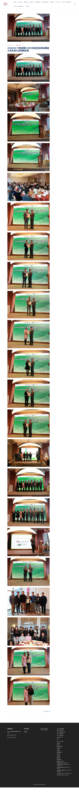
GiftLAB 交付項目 (60, 730)
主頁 (57, 739)
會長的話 (20, 2)
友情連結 (58, 743)
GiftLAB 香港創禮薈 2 (18, 6)
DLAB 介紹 (57, 2)
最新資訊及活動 (45, 2)
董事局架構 (26, 2)
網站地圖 (25, 731)
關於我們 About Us (60, 761)
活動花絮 (52, 2)
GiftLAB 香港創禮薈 (66, 2)
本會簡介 (15, 2)
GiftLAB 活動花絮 (60, 735)
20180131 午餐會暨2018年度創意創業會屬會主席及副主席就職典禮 (28, 49)
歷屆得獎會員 (38, 2)
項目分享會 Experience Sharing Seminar (64, 773)
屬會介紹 (32, 2)
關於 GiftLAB (59, 737)
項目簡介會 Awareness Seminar (63, 775)
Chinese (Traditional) (44, 729)
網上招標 (27, 6)
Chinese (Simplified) (44, 728)
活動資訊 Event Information (62, 762)
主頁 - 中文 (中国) (60, 741)
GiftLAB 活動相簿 (60, 733)
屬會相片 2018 (18, 45)
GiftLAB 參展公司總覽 (61, 732)
